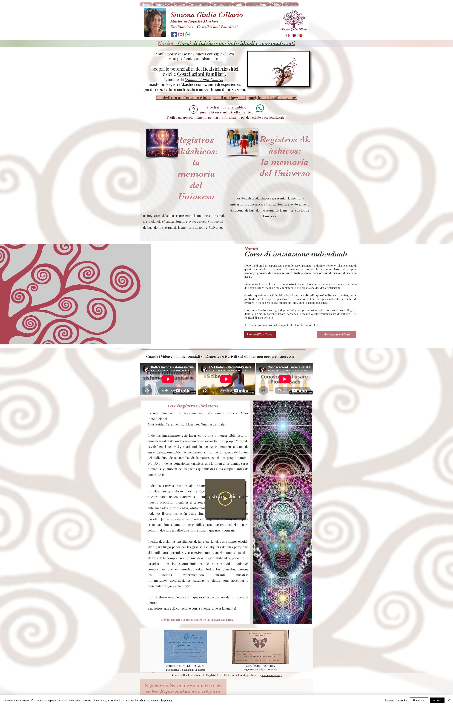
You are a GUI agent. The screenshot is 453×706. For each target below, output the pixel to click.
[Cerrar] (449, 700)
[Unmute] (258, 81)
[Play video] (225, 498)
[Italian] (288, 35)
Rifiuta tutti (419, 700)
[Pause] (252, 81)
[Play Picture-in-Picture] (298, 81)
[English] (294, 35)
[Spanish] (300, 35)
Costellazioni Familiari (201, 74)
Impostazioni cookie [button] (396, 700)
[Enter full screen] (304, 81)
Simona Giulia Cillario (204, 79)
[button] (204, 117)
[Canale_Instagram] (181, 34)
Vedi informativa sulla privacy (156, 700)
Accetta (437, 700)
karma (243, 452)
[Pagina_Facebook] (174, 34)
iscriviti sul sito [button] (237, 356)
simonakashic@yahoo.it (244, 675)
